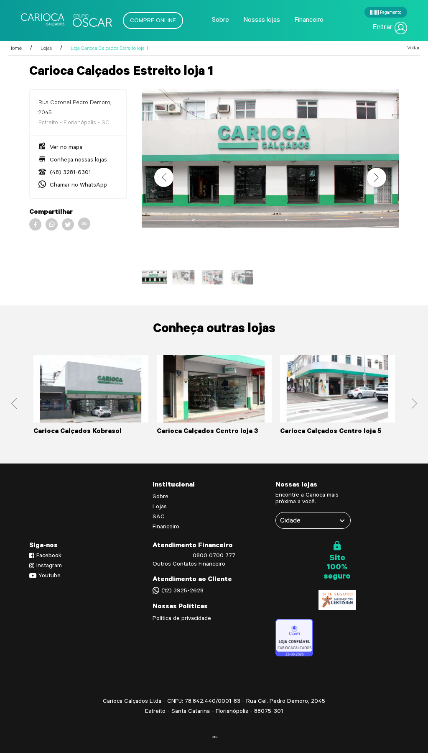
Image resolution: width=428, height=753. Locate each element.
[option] (270, 158)
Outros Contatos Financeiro (189, 564)
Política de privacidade (182, 619)
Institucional (174, 485)
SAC (159, 517)
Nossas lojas (261, 20)
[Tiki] (214, 737)
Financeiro (309, 20)
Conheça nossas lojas (77, 160)
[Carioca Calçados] (62, 20)
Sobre (220, 20)
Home (15, 49)
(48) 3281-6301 (69, 173)
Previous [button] (163, 177)
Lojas (46, 49)
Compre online (153, 21)
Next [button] (376, 177)
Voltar (413, 48)
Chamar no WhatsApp (77, 185)
